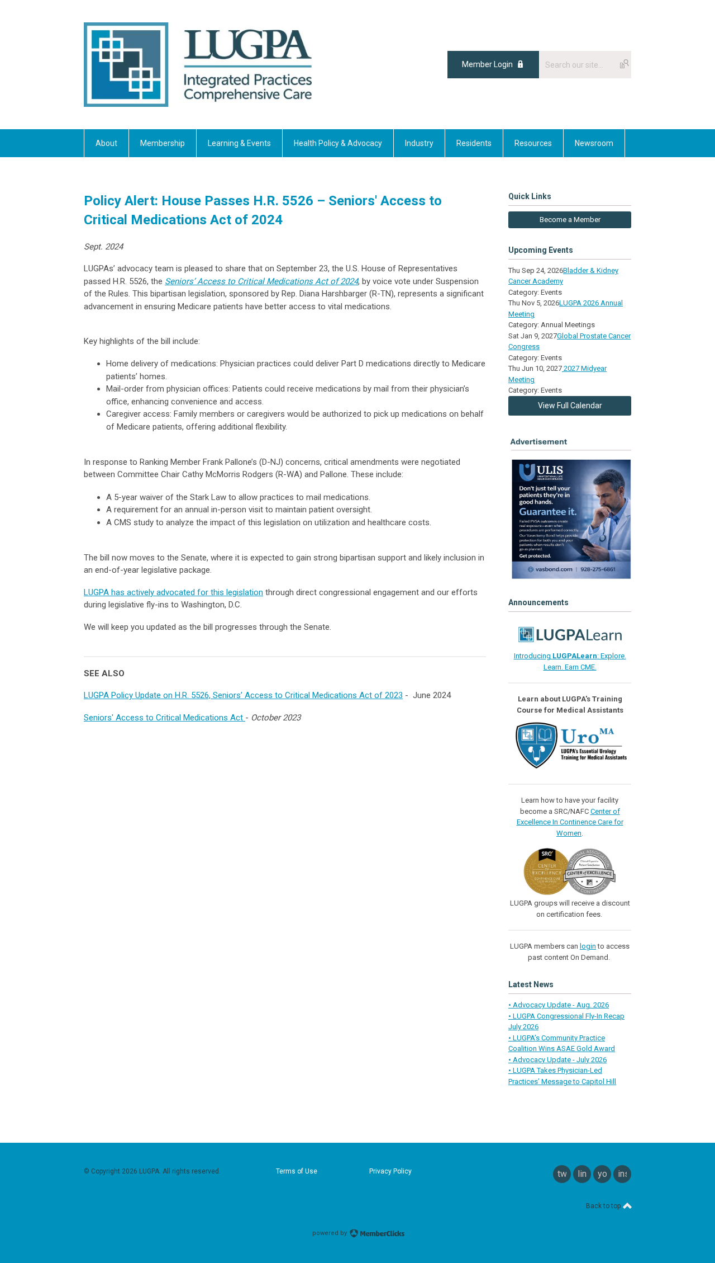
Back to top (604, 1206)
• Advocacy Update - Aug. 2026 (558, 1005)
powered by (330, 1233)
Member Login (487, 64)
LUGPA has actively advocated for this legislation (173, 592)
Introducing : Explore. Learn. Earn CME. (570, 661)
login (588, 946)
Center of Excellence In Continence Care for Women (570, 822)
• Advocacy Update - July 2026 (557, 1059)
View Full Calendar (570, 405)
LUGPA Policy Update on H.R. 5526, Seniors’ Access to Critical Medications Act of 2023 (243, 695)
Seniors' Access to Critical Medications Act (164, 718)
